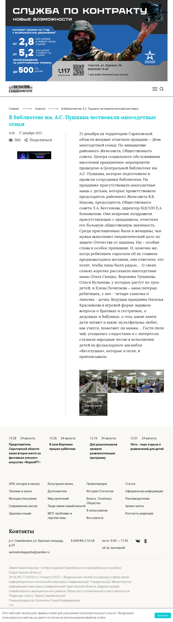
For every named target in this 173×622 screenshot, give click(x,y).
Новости (40, 108)
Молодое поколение (23, 498)
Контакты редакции (139, 513)
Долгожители (57, 491)
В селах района (97, 510)
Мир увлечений (58, 498)
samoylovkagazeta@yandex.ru (29, 552)
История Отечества (100, 491)
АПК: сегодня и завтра (24, 483)
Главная (14, 108)
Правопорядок (96, 483)
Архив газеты (134, 506)
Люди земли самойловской (66, 506)
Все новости (94, 518)
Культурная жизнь (60, 483)
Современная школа (23, 506)
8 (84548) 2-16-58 (83, 540)
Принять (163, 615)
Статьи (130, 483)
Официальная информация (144, 491)
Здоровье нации (20, 513)
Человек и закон (20, 491)
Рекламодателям (137, 498)
